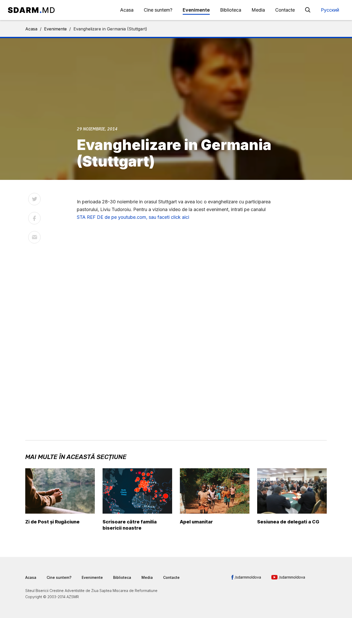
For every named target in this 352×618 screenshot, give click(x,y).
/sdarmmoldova (248, 577)
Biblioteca (230, 10)
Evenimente (196, 10)
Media (258, 10)
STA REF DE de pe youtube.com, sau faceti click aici (134, 217)
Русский (330, 10)
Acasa (126, 10)
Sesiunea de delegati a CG (288, 521)
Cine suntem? (158, 10)
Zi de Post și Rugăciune (52, 521)
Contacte (285, 10)
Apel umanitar (196, 521)
